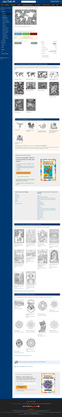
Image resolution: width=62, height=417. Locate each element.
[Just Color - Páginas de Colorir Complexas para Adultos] (34, 406)
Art (15, 202)
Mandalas (16, 194)
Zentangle (23, 7)
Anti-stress (39, 195)
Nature (16, 199)
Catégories (7, 4)
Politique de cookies (40, 403)
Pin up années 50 (40, 213)
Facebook (27, 401)
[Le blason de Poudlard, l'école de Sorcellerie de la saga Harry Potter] (31, 312)
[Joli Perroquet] (20, 128)
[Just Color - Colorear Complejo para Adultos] (30, 406)
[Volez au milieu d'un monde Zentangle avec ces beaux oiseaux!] (19, 110)
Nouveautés (13, 4)
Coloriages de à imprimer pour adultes (24, 366)
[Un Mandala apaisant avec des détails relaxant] (54, 308)
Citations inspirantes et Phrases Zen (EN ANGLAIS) (46, 198)
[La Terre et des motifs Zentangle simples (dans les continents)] (19, 77)
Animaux (16, 198)
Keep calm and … (40, 212)
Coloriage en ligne (38, 4)
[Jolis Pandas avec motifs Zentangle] (20, 141)
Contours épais (39, 202)
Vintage (3, 39)
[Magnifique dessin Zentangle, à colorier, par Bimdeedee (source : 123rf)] (54, 129)
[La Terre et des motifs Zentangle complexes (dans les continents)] (31, 77)
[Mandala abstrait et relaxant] (19, 329)
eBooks (53, 4)
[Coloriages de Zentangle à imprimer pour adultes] (15, 366)
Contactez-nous (29, 403)
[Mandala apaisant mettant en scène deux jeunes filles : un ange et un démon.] (42, 312)
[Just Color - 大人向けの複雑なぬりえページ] (38, 406)
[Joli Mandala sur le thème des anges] (31, 329)
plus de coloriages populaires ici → (26, 355)
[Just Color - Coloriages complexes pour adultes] (27, 406)
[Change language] (60, 1)
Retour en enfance (40, 217)
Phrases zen (4, 33)
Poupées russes (40, 215)
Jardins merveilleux (40, 211)
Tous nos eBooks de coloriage (23, 176)
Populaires (19, 4)
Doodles (3, 23)
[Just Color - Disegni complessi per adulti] (29, 406)
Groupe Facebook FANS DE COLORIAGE (37, 361)
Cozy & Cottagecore (40, 203)
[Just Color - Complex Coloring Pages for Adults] (24, 406)
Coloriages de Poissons (19, 288)
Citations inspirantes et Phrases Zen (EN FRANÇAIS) (46, 199)
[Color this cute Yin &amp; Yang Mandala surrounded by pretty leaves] (31, 347)
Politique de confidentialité (20, 390)
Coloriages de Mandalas (43, 315)
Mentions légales (34, 403)
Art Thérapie (19, 7)
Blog (57, 4)
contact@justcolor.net (34, 413)
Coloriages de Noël (19, 308)
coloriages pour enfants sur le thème (29, 145)
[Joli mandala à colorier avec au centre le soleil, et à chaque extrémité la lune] (54, 329)
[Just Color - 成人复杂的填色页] (36, 406)
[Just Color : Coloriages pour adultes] (9, 1)
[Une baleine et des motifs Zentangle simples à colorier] (42, 129)
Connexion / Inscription (55, 1)
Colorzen (38, 200)
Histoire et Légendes (18, 203)
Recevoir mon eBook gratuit (21, 387)
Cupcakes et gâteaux (40, 204)
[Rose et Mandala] (19, 349)
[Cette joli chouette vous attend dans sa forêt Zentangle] (54, 95)
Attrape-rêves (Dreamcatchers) (5, 17)
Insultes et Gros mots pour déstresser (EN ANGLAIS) (46, 208)
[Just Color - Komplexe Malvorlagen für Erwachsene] (32, 406)
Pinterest (31, 401)
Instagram (34, 401)
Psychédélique (39, 216)
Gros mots (4, 25)
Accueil (2, 4)
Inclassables (39, 207)
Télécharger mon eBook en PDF (23, 172)
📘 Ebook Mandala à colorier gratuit (5, 58)
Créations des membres (46, 4)
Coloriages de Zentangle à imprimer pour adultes (37, 64)
